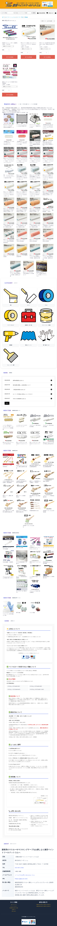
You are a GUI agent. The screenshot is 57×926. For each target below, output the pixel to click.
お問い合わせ (14, 911)
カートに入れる (9, 57)
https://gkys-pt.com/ (21, 879)
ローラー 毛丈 (19, 17)
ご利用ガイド (14, 909)
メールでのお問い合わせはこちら (25, 875)
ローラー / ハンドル (10, 17)
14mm (26, 17)
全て (3, 17)
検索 (34, 12)
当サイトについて (14, 904)
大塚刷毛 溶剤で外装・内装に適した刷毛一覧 (43, 906)
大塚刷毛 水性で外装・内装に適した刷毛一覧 (43, 904)
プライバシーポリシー (13, 906)
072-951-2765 (19, 867)
